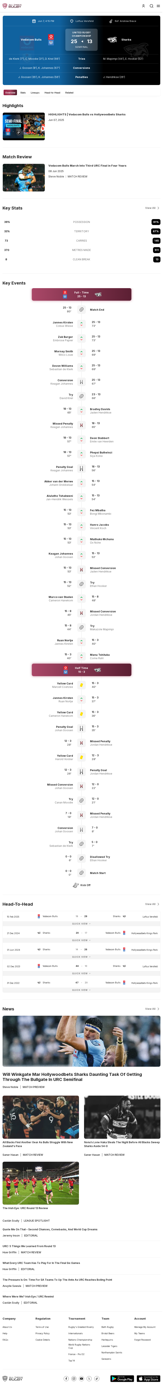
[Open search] (151, 6)
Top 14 (71, 1360)
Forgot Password (142, 1339)
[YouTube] (81, 1378)
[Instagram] (73, 1378)
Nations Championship (80, 1339)
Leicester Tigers (109, 1346)
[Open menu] (158, 6)
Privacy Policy (42, 1333)
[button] (109, 310)
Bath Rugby (107, 1327)
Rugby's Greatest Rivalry (81, 1327)
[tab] (10, 92)
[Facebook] (66, 1378)
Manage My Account (144, 1327)
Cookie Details (42, 1339)
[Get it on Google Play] (122, 1378)
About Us (7, 1327)
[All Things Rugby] (13, 1378)
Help (5, 1333)
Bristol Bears (107, 1333)
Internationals (75, 1333)
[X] (89, 1378)
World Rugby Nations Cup (79, 1346)
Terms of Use (42, 1327)
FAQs (5, 1339)
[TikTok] (96, 1378)
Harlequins (107, 1339)
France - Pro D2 (76, 1354)
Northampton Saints (111, 1352)
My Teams (139, 1333)
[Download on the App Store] (148, 1378)
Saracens (106, 1359)
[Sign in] (143, 6)
